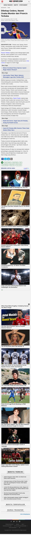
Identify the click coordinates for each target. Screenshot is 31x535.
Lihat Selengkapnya (25, 514)
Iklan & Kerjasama (13, 527)
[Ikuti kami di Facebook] (11, 521)
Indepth (16, 5)
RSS (19, 527)
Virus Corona (18, 164)
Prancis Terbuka (5, 52)
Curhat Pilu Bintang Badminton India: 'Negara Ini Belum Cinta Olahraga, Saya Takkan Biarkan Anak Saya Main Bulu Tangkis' (16, 488)
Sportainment (23, 5)
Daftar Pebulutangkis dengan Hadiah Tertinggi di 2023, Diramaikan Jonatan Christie (16, 498)
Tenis (21, 162)
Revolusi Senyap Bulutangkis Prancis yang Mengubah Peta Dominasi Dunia (14, 493)
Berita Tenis (12, 164)
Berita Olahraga (5, 164)
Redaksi (17, 524)
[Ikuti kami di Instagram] (17, 521)
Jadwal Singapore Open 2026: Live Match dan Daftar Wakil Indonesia (15, 477)
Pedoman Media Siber (7, 525)
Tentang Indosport (9, 524)
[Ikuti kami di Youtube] (19, 521)
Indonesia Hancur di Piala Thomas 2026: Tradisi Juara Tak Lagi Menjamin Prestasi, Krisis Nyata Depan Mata (15, 483)
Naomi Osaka (17, 98)
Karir (22, 524)
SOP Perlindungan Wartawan (20, 525)
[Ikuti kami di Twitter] (14, 521)
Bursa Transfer (8, 5)
